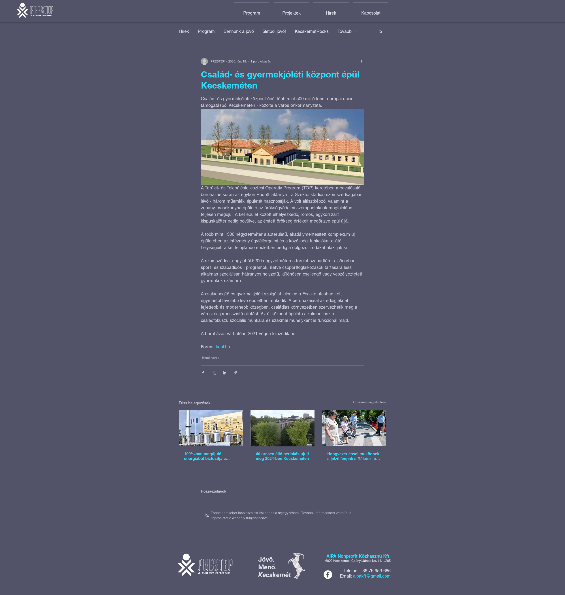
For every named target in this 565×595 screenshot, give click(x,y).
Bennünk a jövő (239, 31)
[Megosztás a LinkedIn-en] (224, 373)
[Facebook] (328, 574)
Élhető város (210, 357)
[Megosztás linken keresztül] (235, 373)
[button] (381, 31)
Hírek (184, 31)
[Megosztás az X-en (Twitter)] (214, 373)
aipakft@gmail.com (372, 576)
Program (206, 31)
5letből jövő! (274, 31)
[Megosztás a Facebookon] (203, 373)
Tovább (344, 31)
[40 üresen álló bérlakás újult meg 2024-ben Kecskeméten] (282, 428)
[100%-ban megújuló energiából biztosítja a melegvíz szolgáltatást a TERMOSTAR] (211, 428)
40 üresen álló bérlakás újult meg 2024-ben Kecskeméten (282, 456)
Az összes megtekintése (369, 402)
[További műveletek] (361, 61)
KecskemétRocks (312, 31)
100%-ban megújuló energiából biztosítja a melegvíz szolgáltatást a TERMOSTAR (206, 456)
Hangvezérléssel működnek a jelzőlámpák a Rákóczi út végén (353, 456)
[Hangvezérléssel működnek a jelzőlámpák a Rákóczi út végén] (354, 428)
